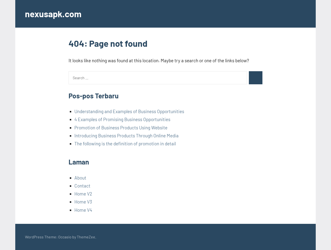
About (80, 177)
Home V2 (83, 193)
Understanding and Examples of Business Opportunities (129, 111)
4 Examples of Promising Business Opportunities (122, 119)
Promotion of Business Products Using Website (120, 127)
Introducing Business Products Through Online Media (126, 135)
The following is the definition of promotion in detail (125, 143)
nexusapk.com (53, 13)
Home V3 (83, 201)
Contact (82, 185)
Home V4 (83, 210)
